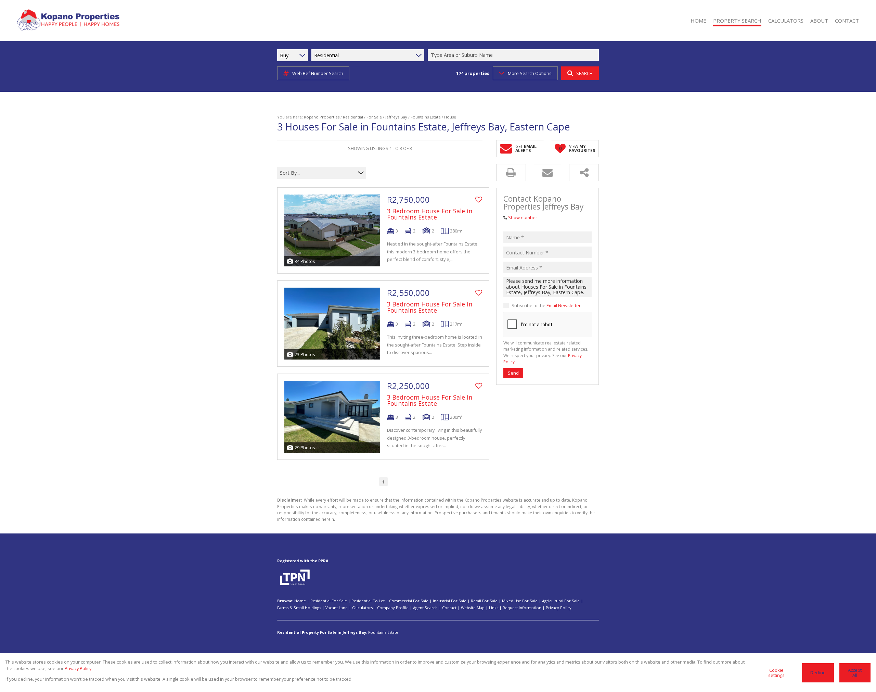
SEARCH (584, 73)
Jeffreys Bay (396, 116)
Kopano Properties (321, 116)
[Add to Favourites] (478, 199)
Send (513, 372)
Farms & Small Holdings (299, 607)
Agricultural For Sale (561, 600)
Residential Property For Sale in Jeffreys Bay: (322, 632)
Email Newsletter (563, 305)
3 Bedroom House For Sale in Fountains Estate (429, 214)
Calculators (362, 607)
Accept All (855, 672)
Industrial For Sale (449, 600)
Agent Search (425, 607)
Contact (449, 607)
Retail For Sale (484, 600)
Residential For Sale (328, 600)
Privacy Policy (558, 607)
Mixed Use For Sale (520, 600)
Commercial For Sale (408, 600)
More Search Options (530, 73)
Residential (353, 116)
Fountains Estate (426, 116)
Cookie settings (776, 672)
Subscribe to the (546, 305)
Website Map (473, 607)
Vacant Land (336, 607)
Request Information (522, 607)
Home (300, 600)
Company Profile (393, 607)
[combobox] (514, 55)
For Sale (374, 116)
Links (493, 607)
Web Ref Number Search (317, 73)
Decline (818, 672)
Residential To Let (368, 600)
